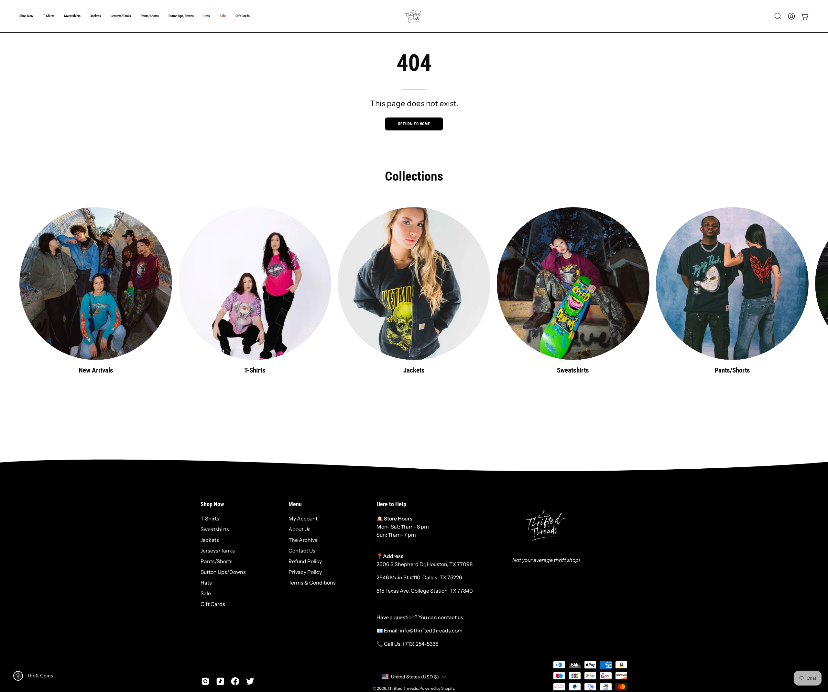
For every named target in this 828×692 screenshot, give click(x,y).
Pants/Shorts (217, 561)
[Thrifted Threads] (414, 16)
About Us (299, 529)
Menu (295, 504)
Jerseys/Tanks (218, 550)
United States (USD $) (415, 677)
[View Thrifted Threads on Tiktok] (220, 681)
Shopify (447, 688)
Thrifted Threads (402, 688)
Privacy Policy (305, 572)
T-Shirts (210, 518)
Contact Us (302, 550)
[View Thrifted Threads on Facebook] (235, 681)
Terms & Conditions (312, 582)
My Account (303, 518)
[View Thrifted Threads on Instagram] (205, 681)
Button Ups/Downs (223, 572)
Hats (206, 582)
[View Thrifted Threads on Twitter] (250, 681)
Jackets (210, 540)
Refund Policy (305, 561)
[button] (26, 16)
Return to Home (414, 124)
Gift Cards (213, 604)
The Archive (303, 540)
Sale (206, 593)
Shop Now (212, 504)
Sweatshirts (215, 529)
